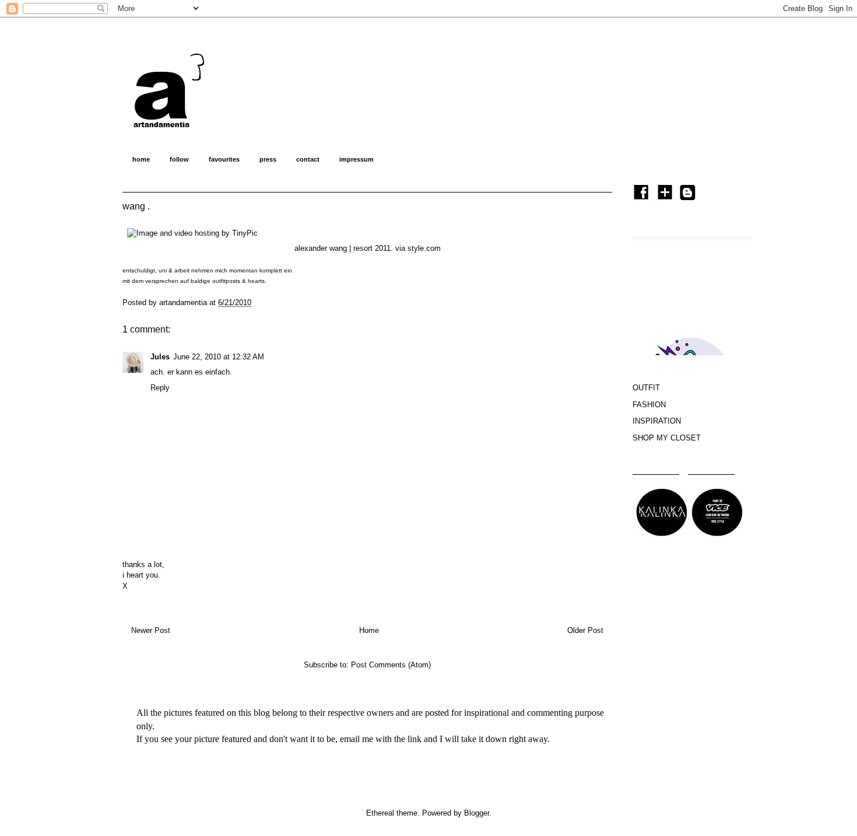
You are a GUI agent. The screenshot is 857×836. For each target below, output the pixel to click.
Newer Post (150, 630)
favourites (224, 159)
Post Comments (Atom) (391, 664)
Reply (160, 387)
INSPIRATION (657, 421)
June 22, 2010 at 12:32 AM (218, 356)
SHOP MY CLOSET (667, 437)
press (267, 159)
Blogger (476, 813)
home (141, 159)
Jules (160, 356)
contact (307, 159)
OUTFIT (646, 387)
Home (369, 630)
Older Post (585, 630)
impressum (356, 159)
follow (179, 159)
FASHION (649, 404)
